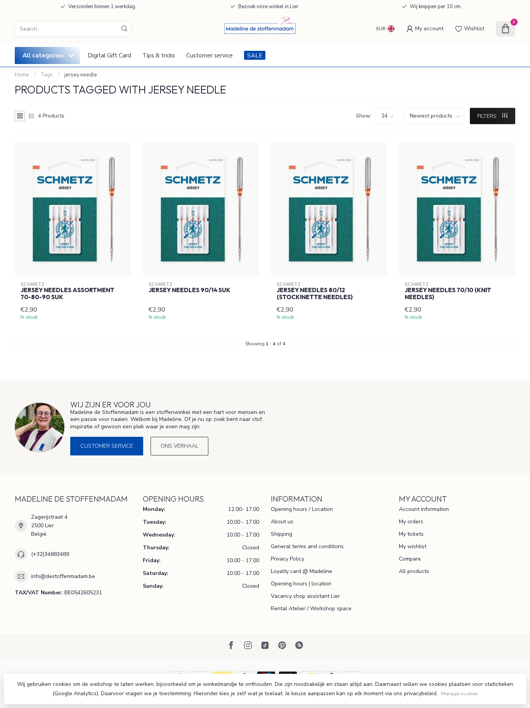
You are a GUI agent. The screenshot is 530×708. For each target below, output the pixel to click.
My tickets (411, 534)
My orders (411, 521)
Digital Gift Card (109, 55)
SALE (254, 55)
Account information (424, 509)
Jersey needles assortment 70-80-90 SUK (67, 294)
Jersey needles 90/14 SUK (189, 290)
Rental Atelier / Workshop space (311, 608)
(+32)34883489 (50, 554)
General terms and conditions (307, 546)
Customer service (209, 55)
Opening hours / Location (302, 509)
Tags (47, 74)
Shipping (281, 534)
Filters (487, 116)
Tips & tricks (158, 55)
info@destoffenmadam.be (63, 576)
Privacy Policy (287, 559)
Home (22, 74)
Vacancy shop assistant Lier (305, 596)
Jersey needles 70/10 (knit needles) (448, 294)
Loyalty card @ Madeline (301, 571)
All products (414, 571)
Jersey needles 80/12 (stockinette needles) (315, 294)
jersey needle (80, 74)
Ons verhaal (179, 446)
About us (282, 521)
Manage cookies (459, 693)
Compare (410, 559)
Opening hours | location (301, 583)
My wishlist (412, 546)
